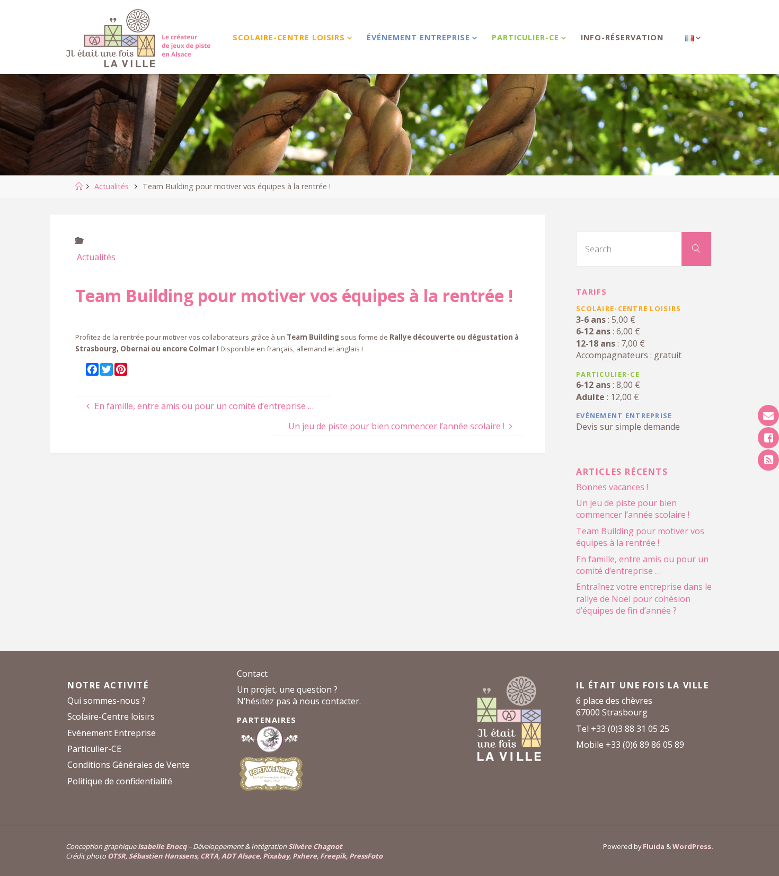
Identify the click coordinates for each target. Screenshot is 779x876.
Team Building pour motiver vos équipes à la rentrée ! (640, 536)
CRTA (209, 856)
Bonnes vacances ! (612, 487)
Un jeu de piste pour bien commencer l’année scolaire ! (632, 508)
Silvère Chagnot (315, 846)
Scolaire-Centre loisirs (111, 716)
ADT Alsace (241, 856)
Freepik (333, 856)
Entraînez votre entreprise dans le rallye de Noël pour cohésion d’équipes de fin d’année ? (644, 598)
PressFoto (366, 856)
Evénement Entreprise (111, 733)
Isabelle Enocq (162, 846)
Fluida (653, 846)
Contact (252, 673)
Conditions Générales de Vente (128, 765)
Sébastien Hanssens (163, 856)
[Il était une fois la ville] (138, 37)
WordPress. (692, 846)
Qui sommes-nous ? (106, 700)
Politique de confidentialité (119, 781)
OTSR (117, 856)
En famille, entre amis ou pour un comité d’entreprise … (642, 565)
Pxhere (305, 856)
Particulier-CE (94, 749)
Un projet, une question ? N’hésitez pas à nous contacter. (299, 695)
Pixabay (276, 856)
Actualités (111, 186)
